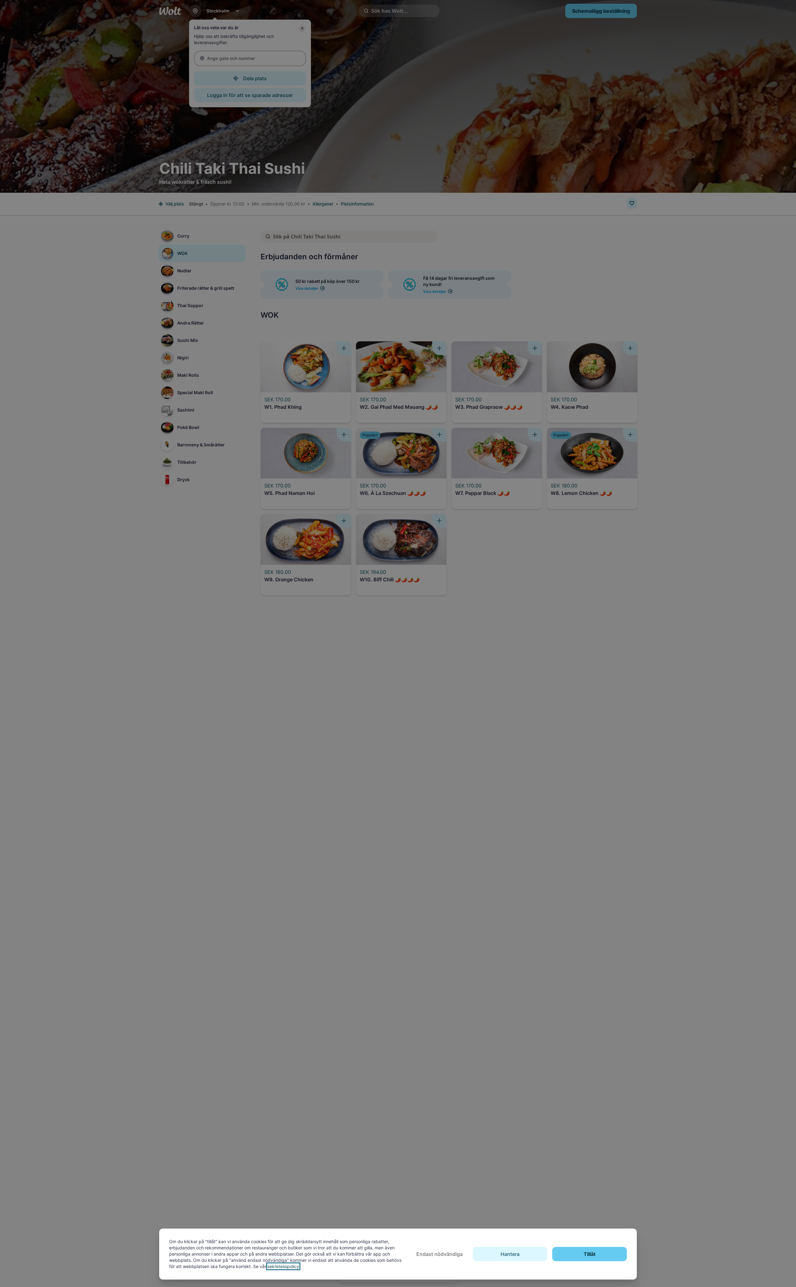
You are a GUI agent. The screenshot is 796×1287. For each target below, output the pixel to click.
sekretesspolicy (283, 1266)
